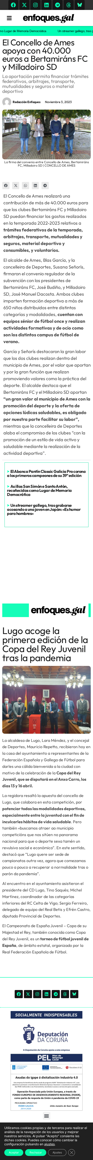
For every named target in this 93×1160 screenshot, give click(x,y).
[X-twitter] (24, 5)
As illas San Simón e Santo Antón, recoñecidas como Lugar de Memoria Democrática (39, 490)
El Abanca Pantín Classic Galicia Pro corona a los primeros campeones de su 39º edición (46, 473)
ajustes (49, 1144)
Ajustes (57, 1152)
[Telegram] (58, 5)
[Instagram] (35, 5)
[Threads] (69, 5)
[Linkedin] (46, 5)
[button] (5, 185)
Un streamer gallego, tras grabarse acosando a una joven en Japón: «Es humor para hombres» (44, 509)
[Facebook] (13, 5)
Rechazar (36, 1152)
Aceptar (14, 1152)
